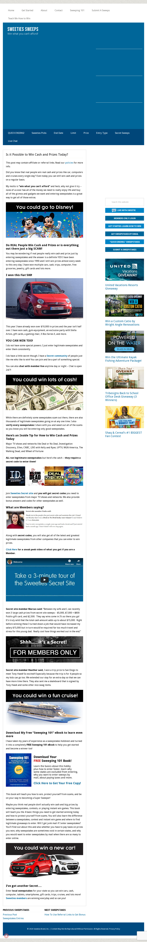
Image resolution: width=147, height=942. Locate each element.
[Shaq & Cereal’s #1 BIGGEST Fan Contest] (124, 417)
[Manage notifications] (6, 935)
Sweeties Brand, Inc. (41, 929)
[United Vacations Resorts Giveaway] (124, 270)
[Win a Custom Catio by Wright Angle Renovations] (124, 306)
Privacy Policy (114, 929)
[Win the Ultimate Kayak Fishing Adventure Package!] (124, 342)
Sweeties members (16, 898)
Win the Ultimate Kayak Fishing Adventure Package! (123, 358)
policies (69, 162)
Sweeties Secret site (21, 493)
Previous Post (10, 914)
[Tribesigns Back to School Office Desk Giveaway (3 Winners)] (124, 378)
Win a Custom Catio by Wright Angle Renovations (122, 322)
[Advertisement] (124, 175)
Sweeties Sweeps (22, 29)
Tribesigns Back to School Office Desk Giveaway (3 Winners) (121, 396)
